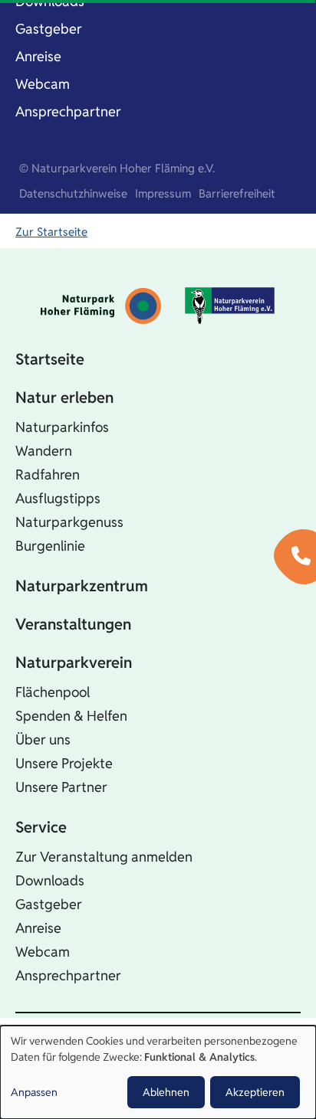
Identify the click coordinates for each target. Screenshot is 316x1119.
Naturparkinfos (62, 427)
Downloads (49, 880)
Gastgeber (48, 29)
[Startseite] (101, 306)
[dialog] (158, 1072)
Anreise (38, 56)
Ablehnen (166, 1092)
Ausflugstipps (57, 498)
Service (41, 827)
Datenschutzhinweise (73, 193)
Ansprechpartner (68, 111)
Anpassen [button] (34, 1092)
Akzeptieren (255, 1092)
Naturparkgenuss (69, 522)
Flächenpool (52, 692)
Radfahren (47, 474)
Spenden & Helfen (71, 716)
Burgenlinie (50, 546)
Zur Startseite (51, 231)
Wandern (43, 451)
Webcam (42, 84)
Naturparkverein (73, 662)
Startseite (49, 359)
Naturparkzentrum (81, 586)
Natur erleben (64, 397)
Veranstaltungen (73, 624)
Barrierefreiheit (237, 193)
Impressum (163, 193)
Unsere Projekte (64, 763)
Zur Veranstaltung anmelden (104, 856)
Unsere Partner (61, 787)
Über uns (43, 739)
